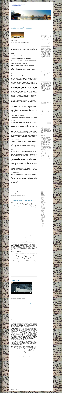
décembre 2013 (43, 225)
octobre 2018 (42, 188)
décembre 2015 (43, 208)
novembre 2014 (43, 216)
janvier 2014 (42, 224)
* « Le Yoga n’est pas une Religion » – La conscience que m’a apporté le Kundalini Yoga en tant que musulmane (24, 27)
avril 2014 (42, 222)
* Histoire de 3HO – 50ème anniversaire (46, 155)
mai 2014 (42, 221)
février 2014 (42, 223)
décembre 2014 (43, 215)
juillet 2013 (42, 230)
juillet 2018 (42, 190)
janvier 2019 (42, 186)
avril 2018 (42, 193)
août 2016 (42, 203)
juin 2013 (42, 231)
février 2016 (42, 206)
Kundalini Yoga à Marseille (18, 4)
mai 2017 (42, 199)
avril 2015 (42, 212)
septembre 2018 (43, 189)
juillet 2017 (42, 198)
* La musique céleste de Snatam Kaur (45, 152)
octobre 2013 (42, 227)
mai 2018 (42, 192)
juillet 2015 (42, 210)
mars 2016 (42, 205)
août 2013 (42, 229)
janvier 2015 (42, 214)
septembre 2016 (43, 202)
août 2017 (42, 197)
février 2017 (42, 201)
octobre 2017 (42, 196)
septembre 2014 (43, 218)
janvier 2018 (42, 194)
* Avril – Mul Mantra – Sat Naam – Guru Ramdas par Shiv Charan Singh (23, 304)
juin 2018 (42, 191)
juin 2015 (42, 211)
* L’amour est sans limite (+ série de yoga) (46, 35)
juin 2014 (42, 220)
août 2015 (42, 209)
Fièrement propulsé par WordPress (15, 389)
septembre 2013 (43, 228)
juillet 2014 (42, 219)
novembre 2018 (43, 187)
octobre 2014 (42, 217)
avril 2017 (42, 200)
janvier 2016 (42, 207)
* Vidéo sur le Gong (15, 280)
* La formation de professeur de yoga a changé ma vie (22, 200)
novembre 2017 (43, 195)
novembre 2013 (43, 226)
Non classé (20, 195)
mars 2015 (42, 213)
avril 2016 (42, 204)
